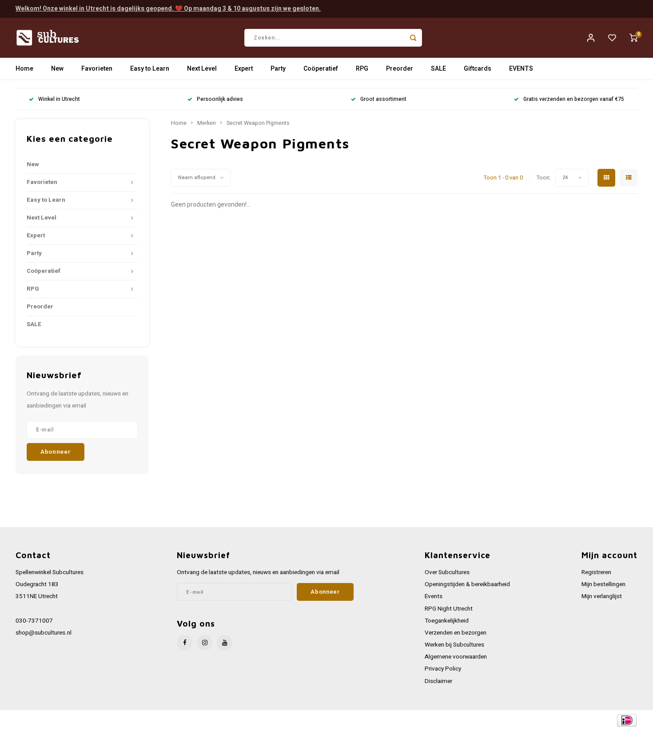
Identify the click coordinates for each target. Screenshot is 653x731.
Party (278, 68)
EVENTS (521, 68)
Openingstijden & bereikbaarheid (467, 584)
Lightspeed (135, 720)
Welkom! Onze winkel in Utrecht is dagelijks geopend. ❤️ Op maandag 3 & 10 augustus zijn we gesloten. (168, 8)
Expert (244, 68)
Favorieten (96, 68)
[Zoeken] (413, 38)
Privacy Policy (443, 668)
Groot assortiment (383, 99)
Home (24, 68)
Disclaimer (438, 681)
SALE (438, 68)
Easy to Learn (149, 68)
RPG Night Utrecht (449, 608)
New (57, 68)
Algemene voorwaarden (456, 656)
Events (433, 596)
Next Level (202, 68)
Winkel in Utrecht (59, 99)
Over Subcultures (447, 572)
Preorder (399, 68)
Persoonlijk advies (220, 99)
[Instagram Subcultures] (204, 643)
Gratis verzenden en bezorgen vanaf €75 (573, 99)
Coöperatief (320, 68)
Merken (206, 123)
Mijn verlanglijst (601, 596)
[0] (633, 37)
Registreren (596, 572)
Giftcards (477, 68)
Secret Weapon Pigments (258, 123)
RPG (362, 68)
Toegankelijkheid (447, 620)
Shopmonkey (194, 720)
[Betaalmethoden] (626, 720)
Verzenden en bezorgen (455, 632)
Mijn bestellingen (603, 584)
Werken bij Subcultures (454, 644)
